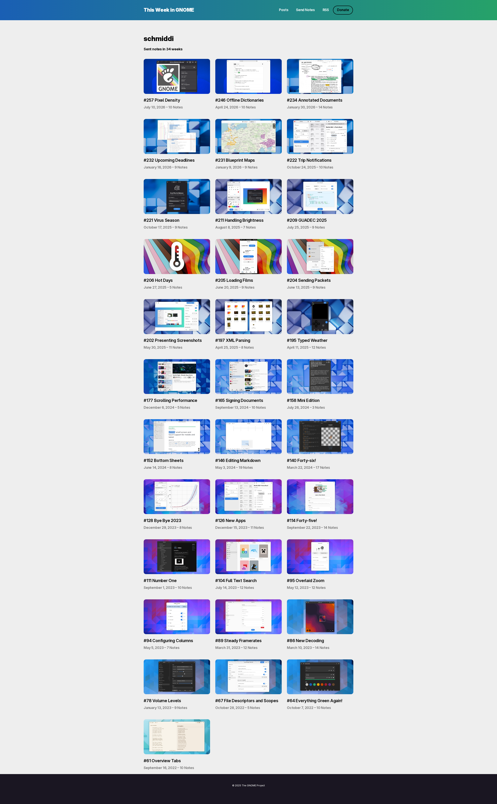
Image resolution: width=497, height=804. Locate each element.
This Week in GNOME (169, 10)
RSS (326, 10)
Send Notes (305, 10)
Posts (283, 10)
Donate (343, 10)
